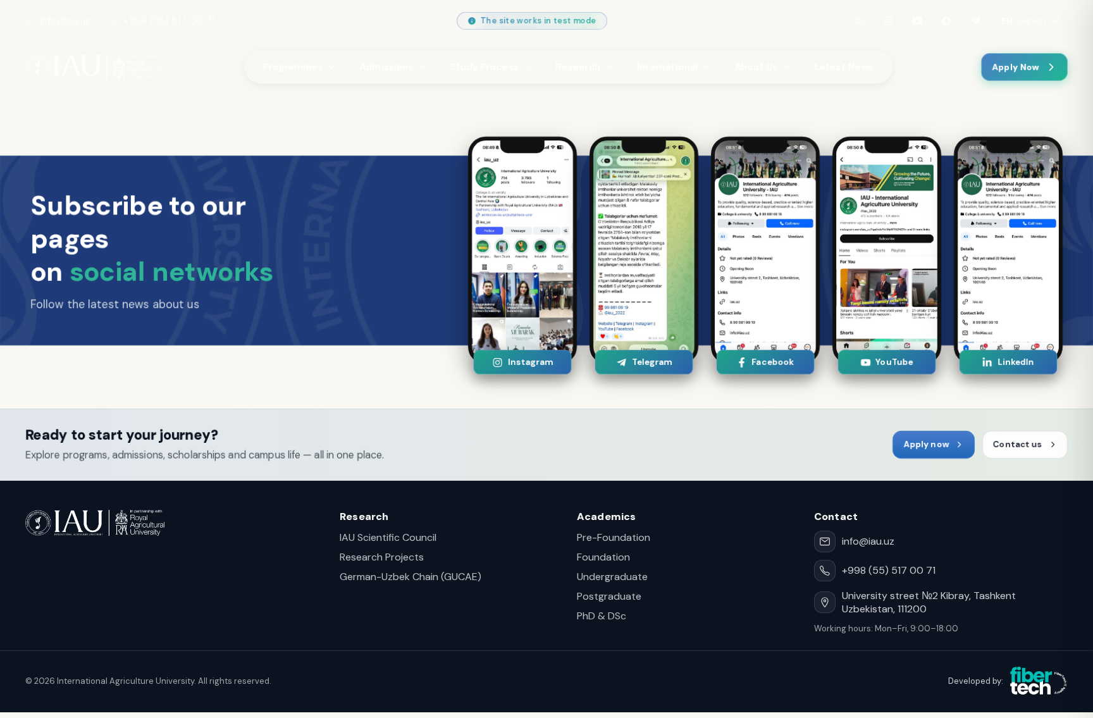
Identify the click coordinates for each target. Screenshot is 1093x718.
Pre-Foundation (613, 537)
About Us (756, 67)
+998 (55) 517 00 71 (169, 21)
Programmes (293, 67)
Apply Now (1015, 67)
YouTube (894, 362)
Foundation (603, 557)
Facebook (772, 362)
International (667, 67)
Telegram (651, 362)
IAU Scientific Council (388, 537)
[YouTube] (917, 21)
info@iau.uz (65, 21)
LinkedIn (1015, 362)
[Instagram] (888, 21)
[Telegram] (975, 21)
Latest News (844, 67)
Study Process (484, 67)
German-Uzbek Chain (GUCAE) (410, 576)
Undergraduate (612, 576)
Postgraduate (609, 596)
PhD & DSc (601, 615)
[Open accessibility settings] (859, 21)
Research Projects (382, 557)
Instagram (529, 362)
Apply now (926, 444)
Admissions (387, 67)
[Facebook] (946, 21)
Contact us (1017, 444)
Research (577, 67)
